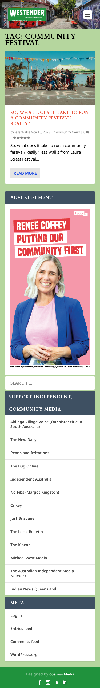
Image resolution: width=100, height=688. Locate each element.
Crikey (16, 505)
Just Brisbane (22, 518)
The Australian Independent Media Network (42, 573)
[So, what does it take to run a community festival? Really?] (50, 78)
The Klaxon (20, 544)
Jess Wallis (22, 132)
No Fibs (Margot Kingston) (34, 492)
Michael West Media (28, 557)
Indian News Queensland (33, 588)
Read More (25, 173)
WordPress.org (24, 654)
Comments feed (24, 641)
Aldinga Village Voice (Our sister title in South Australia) (46, 424)
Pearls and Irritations (29, 452)
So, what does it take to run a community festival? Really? (49, 118)
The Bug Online (24, 466)
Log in (16, 615)
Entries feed (21, 628)
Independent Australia (30, 479)
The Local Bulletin (26, 531)
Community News (67, 132)
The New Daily (23, 439)
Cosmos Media (61, 674)
